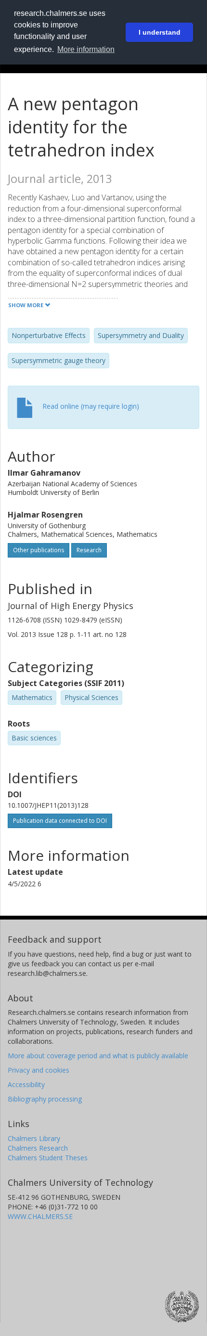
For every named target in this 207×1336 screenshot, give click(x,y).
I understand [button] (160, 32)
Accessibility (26, 1084)
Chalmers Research (38, 1148)
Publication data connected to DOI (60, 821)
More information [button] (86, 49)
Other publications (38, 550)
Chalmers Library (34, 1138)
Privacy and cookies (38, 1070)
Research (89, 550)
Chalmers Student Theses (48, 1157)
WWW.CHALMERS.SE (40, 1216)
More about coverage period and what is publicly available (98, 1055)
